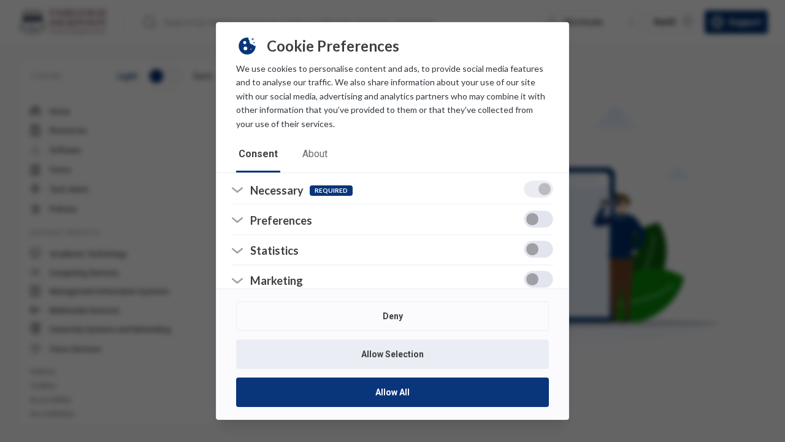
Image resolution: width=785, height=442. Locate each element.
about (314, 154)
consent (258, 154)
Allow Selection (392, 354)
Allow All (392, 392)
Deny (393, 316)
